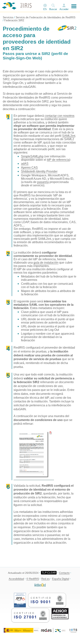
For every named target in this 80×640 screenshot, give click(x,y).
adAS (24, 163)
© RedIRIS (32, 578)
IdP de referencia (58, 159)
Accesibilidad (16, 578)
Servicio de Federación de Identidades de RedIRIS (45, 17)
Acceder (64, 9)
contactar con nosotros (59, 115)
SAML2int (68, 135)
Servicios (8, 17)
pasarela (43, 182)
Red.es (45, 578)
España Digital (60, 578)
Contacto (64, 572)
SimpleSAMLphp (32, 156)
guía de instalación (45, 262)
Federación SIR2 (14, 20)
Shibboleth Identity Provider (39, 171)
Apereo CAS (29, 167)
